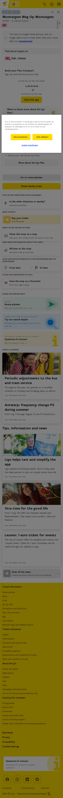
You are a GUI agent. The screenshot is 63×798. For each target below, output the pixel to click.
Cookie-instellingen (30, 145)
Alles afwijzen (42, 137)
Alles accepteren (20, 137)
